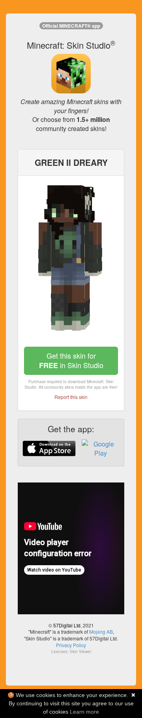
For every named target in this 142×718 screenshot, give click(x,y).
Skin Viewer (80, 651)
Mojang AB (101, 631)
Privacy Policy (71, 645)
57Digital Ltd (66, 625)
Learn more (84, 712)
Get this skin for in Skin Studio (71, 360)
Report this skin (71, 396)
